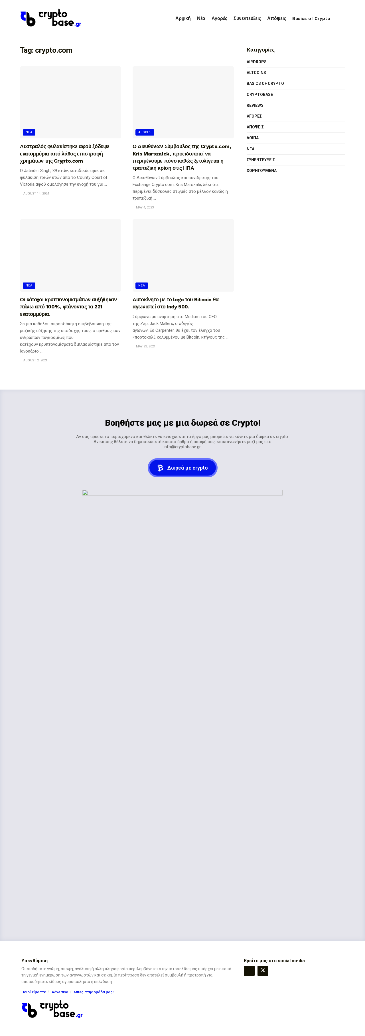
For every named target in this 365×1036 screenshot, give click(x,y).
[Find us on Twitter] (262, 971)
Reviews (255, 105)
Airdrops (257, 62)
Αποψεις (255, 127)
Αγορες (144, 132)
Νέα (201, 18)
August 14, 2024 (36, 193)
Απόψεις (276, 18)
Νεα (29, 132)
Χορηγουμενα (262, 170)
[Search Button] (342, 18)
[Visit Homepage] (51, 18)
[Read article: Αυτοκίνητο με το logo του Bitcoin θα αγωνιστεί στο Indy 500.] (183, 255)
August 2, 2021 (35, 360)
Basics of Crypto (311, 18)
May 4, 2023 (144, 207)
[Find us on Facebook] (249, 971)
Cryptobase (260, 94)
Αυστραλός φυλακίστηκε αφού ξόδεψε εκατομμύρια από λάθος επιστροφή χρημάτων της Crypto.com (65, 153)
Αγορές (219, 18)
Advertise (60, 992)
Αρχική (183, 18)
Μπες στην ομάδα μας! (94, 992)
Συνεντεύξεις (247, 18)
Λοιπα (253, 138)
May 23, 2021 (145, 346)
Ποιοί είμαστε (33, 992)
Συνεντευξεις (261, 159)
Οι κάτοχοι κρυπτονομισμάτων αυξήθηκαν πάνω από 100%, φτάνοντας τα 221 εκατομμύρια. (68, 306)
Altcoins (256, 72)
